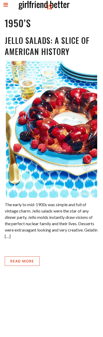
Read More (22, 261)
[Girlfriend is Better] (43, 9)
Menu (6, 9)
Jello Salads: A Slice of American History (47, 45)
